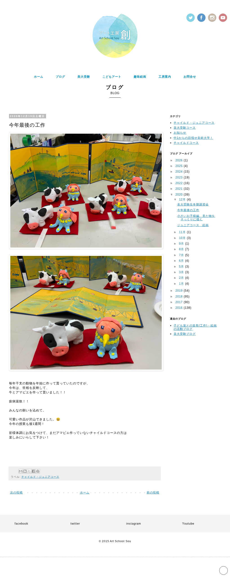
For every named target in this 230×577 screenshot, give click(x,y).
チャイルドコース (186, 142)
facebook (21, 523)
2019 (179, 290)
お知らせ (180, 132)
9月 (182, 243)
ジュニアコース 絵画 (193, 225)
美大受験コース (185, 127)
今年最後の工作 (188, 210)
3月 (182, 272)
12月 (183, 199)
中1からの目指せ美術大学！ (193, 138)
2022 (179, 183)
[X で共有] (29, 471)
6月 (182, 260)
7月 (182, 255)
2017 (179, 302)
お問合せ (190, 76)
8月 (182, 249)
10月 (183, 238)
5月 (182, 266)
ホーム (38, 76)
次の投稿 (16, 492)
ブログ (60, 76)
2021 (179, 188)
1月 (182, 283)
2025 (179, 166)
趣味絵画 (140, 76)
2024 (179, 171)
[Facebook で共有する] (33, 471)
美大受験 (83, 76)
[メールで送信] (20, 471)
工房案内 (165, 76)
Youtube (188, 523)
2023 (179, 177)
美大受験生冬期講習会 (193, 204)
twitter (75, 523)
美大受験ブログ (185, 334)
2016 (179, 307)
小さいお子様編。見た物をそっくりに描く (196, 217)
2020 (179, 194)
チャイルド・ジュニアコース (40, 476)
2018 (179, 296)
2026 (179, 160)
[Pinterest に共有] (37, 471)
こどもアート (111, 76)
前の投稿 (153, 492)
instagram (133, 523)
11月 (183, 232)
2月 (182, 277)
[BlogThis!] (25, 471)
